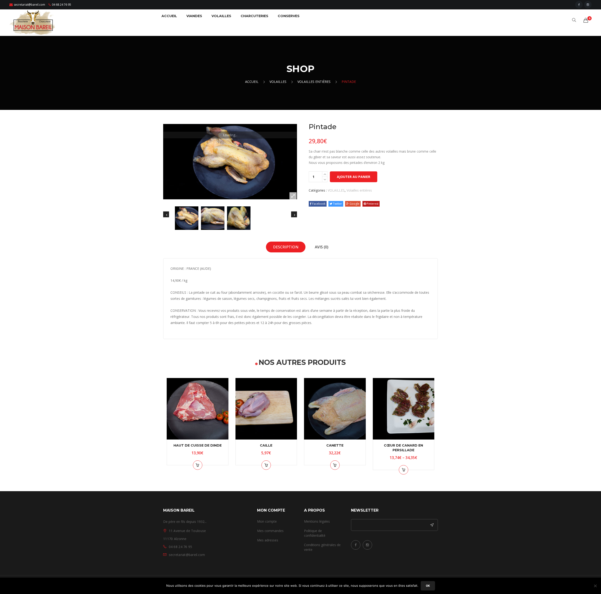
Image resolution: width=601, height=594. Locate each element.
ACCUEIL (169, 16)
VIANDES (194, 16)
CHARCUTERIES (254, 16)
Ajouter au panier (353, 176)
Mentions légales (317, 521)
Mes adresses (267, 540)
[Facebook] (579, 4)
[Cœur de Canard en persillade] (404, 409)
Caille (266, 445)
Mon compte (267, 521)
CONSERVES (289, 16)
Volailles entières (314, 81)
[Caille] (266, 409)
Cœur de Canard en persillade (403, 447)
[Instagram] (588, 4)
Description (285, 247)
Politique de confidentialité (314, 533)
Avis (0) (321, 247)
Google (354, 204)
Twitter (337, 204)
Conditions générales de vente (322, 547)
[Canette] (335, 409)
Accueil (251, 81)
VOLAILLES (221, 16)
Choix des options (403, 469)
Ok (428, 585)
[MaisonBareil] (32, 22)
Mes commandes (270, 530)
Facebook (318, 204)
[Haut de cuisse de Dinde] (197, 409)
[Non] (595, 585)
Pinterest (372, 204)
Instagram (367, 545)
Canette (334, 445)
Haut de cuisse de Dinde (197, 445)
